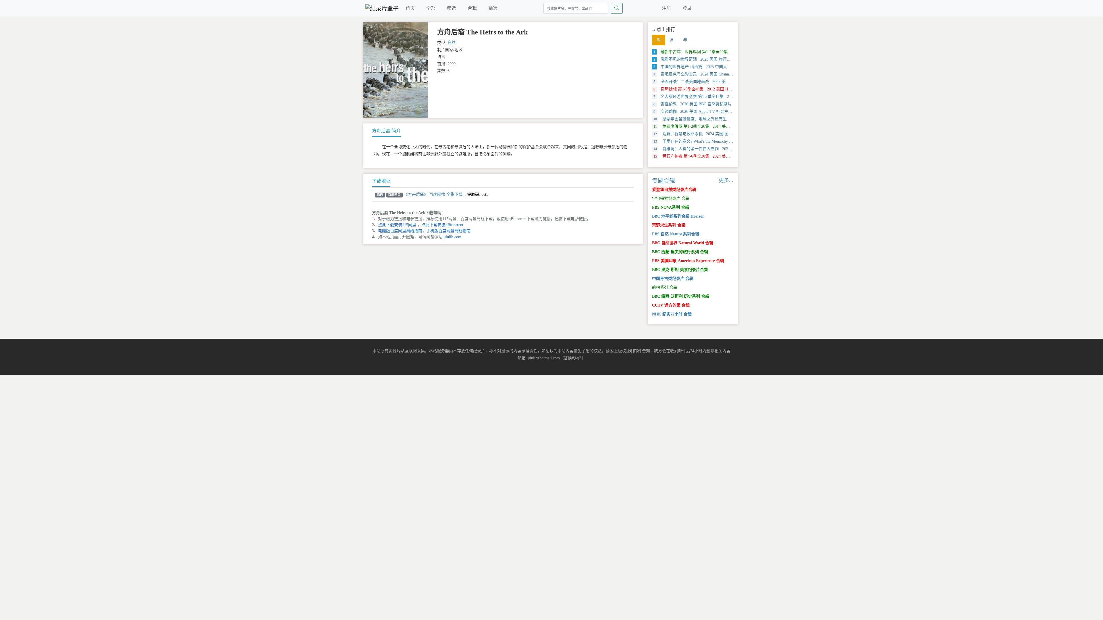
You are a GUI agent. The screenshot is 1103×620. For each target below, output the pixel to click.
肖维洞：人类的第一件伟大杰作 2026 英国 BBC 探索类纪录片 (713, 149)
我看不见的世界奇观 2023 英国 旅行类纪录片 (698, 59)
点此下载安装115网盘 (397, 225)
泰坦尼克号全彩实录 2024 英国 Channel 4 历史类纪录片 (706, 74)
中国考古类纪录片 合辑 (672, 278)
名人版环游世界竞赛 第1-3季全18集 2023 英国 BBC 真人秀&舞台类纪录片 (723, 96)
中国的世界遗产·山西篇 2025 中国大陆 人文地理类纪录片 (708, 67)
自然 (452, 42)
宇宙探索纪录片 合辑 (670, 198)
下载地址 (381, 181)
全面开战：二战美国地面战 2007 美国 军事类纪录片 (704, 82)
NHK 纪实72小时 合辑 (672, 314)
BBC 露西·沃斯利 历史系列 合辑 (680, 296)
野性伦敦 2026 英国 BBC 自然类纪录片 (692, 104)
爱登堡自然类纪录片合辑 (674, 189)
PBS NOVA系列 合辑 (670, 207)
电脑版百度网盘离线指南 (400, 231)
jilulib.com (452, 237)
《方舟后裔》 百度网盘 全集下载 (433, 194)
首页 (410, 8)
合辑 (472, 8)
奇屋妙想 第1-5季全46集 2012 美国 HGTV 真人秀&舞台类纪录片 (715, 89)
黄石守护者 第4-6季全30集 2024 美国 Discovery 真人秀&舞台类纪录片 (720, 156)
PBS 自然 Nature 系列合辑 (675, 234)
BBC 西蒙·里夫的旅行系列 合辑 (680, 252)
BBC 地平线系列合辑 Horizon (678, 216)
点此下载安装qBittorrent (442, 225)
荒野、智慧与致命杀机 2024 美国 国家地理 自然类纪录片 (709, 134)
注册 (666, 8)
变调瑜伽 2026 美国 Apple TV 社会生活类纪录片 (700, 111)
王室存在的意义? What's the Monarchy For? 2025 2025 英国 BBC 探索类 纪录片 (727, 141)
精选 (451, 8)
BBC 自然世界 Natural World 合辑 (682, 243)
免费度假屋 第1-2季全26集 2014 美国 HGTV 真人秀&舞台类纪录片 (718, 126)
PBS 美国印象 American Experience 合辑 (688, 261)
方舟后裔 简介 (386, 130)
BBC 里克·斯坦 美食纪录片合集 (680, 270)
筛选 (492, 8)
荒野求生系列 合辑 (668, 225)
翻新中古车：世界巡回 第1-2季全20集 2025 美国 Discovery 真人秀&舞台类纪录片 (729, 52)
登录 (687, 8)
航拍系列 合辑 (664, 287)
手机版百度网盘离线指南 (448, 231)
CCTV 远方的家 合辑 (671, 305)
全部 (430, 8)
